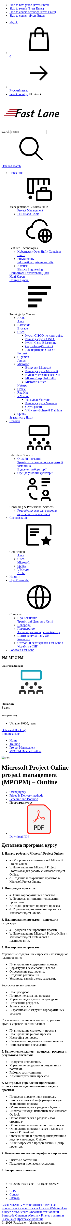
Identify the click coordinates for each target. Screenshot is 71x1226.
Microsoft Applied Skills (40, 378)
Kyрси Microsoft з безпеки (42, 374)
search (5, 131)
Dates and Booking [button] (14, 730)
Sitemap (14, 1198)
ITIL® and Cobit (28, 214)
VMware (23, 396)
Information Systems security (35, 262)
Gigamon (23, 357)
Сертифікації (34, 406)
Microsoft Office (35, 382)
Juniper (21, 360)
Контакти (23, 639)
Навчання (15, 172)
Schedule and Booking (23, 799)
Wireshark (34, 1215)
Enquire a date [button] (11, 733)
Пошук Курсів (19, 280)
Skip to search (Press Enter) (26, 8)
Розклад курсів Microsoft (41, 371)
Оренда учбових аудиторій (35, 473)
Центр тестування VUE (33, 635)
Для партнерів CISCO (40, 349)
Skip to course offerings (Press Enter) (32, 12)
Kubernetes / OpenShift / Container (39, 251)
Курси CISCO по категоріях (44, 335)
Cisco (20, 332)
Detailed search (11, 166)
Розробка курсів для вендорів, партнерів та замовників (37, 512)
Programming (25, 258)
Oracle (21, 389)
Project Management (30, 210)
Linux (21, 255)
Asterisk (22, 265)
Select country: (18, 94)
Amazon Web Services (52, 1208)
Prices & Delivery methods (26, 795)
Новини (14, 576)
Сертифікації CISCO (39, 346)
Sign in (13, 22)
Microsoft (23, 364)
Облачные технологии (44, 1212)
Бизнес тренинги (52, 1215)
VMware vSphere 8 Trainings (43, 410)
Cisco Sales (9, 1219)
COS (12, 1191)
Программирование (30, 1219)
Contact (14, 1194)
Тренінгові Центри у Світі (35, 621)
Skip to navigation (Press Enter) (29, 5)
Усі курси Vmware (37, 399)
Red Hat (22, 392)
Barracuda (23, 324)
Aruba (21, 317)
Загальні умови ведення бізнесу (38, 632)
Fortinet (22, 353)
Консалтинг (10, 1208)
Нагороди (24, 625)
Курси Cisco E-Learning (40, 342)
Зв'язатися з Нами (21, 417)
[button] (35, 94)
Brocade (22, 328)
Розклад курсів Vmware (41, 403)
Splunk (21, 414)
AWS (20, 321)
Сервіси (14, 421)
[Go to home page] (31, 127)
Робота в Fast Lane (21, 650)
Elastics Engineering (30, 269)
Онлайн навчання (29, 458)
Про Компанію (19, 580)
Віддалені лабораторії (31, 469)
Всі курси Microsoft (38, 367)
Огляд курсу (17, 792)
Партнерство (26, 628)
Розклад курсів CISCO (40, 339)
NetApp (22, 385)
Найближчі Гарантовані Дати (29, 273)
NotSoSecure (19, 1212)
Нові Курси (17, 276)
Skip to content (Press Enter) (27, 15)
